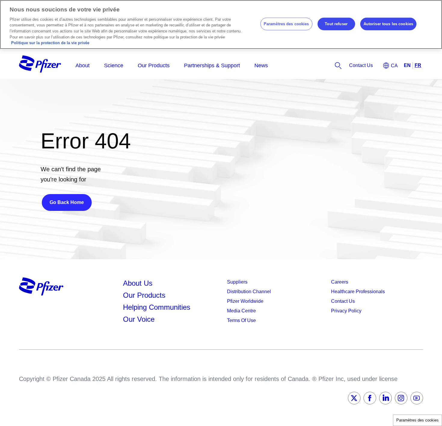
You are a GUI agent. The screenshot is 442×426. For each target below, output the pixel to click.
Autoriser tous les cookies (388, 24)
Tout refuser (336, 24)
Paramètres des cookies (417, 420)
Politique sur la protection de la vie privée (50, 43)
